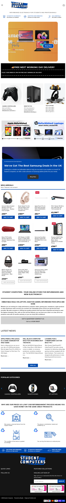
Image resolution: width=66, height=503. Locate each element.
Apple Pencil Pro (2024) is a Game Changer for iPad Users (10, 340)
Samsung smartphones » (52, 109)
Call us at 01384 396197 (33, 321)
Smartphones (50, 106)
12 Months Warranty (14, 16)
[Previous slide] (2, 98)
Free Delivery (56, 449)
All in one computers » (7, 108)
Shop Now (48, 46)
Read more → (5, 356)
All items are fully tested (34, 17)
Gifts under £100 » (28, 110)
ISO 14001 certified (56, 17)
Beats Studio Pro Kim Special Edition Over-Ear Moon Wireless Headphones (24, 208)
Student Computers (8, 498)
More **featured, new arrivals (9, 187)
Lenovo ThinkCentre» (7, 109)
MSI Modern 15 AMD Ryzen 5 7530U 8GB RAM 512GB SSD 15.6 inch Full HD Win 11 (24, 239)
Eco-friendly (56, 16)
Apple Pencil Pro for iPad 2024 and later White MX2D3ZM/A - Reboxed (40, 208)
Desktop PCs (6, 106)
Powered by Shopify (18, 498)
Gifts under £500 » (28, 107)
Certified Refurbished (35, 16)
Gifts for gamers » (28, 111)
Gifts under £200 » (28, 109)
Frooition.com (32, 498)
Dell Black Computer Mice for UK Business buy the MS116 (33, 340)
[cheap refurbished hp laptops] (48, 130)
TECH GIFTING (28, 105)
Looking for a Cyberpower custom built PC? (53, 340)
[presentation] (1, 388)
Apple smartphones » (51, 108)
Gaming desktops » (7, 110)
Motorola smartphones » (52, 110)
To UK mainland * (56, 451)
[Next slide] (63, 98)
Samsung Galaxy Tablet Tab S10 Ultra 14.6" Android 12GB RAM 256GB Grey (41, 272)
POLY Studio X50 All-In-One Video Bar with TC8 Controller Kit (57, 207)
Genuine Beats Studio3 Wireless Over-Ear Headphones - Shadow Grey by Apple (8, 208)
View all (33, 365)
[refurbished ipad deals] (17, 130)
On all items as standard (13, 17)
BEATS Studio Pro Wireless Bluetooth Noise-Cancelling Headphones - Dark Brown (7, 272)
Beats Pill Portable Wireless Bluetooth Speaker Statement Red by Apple (8, 239)
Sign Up (61, 481)
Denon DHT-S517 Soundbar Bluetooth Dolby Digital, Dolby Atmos (23, 272)
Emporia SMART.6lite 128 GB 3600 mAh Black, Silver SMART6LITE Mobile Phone (57, 240)
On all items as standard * (34, 451)
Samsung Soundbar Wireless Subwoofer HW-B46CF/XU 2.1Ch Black (40, 239)
